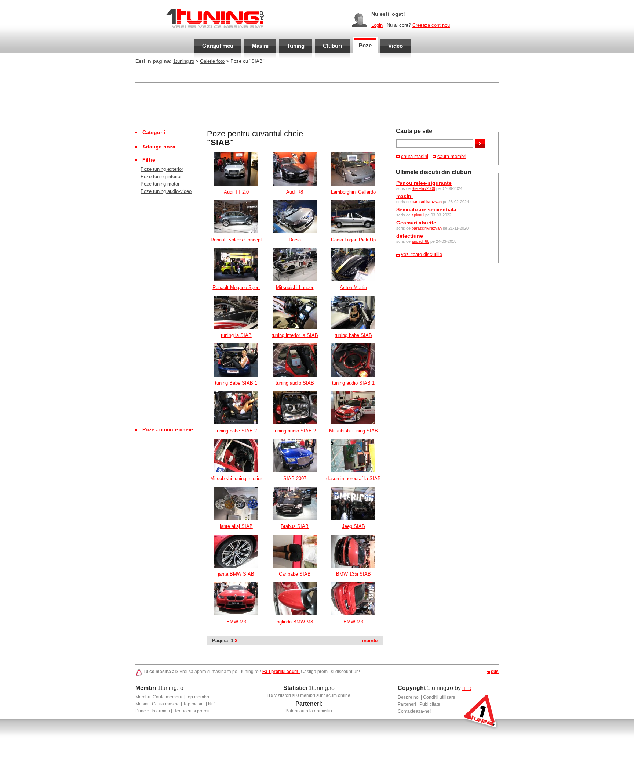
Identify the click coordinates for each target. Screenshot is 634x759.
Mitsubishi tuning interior (236, 478)
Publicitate (429, 704)
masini (404, 196)
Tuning (296, 46)
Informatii (161, 710)
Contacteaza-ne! (414, 711)
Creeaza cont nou (431, 25)
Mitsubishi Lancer (294, 287)
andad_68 (420, 241)
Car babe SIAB (295, 574)
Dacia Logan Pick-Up (353, 239)
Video (395, 46)
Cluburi (332, 46)
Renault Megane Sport (236, 287)
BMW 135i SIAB (353, 574)
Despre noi (409, 697)
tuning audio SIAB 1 (353, 383)
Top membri (197, 696)
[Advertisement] (268, 75)
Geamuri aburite (416, 223)
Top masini (194, 703)
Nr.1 (212, 703)
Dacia (295, 239)
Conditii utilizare (439, 697)
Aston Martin (353, 287)
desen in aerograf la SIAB (353, 478)
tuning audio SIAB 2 (294, 431)
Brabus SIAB (295, 526)
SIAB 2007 (294, 478)
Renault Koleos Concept (236, 239)
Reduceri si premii (191, 710)
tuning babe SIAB (353, 335)
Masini (260, 46)
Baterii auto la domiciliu (308, 710)
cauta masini (414, 156)
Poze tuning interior (161, 176)
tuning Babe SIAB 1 (236, 383)
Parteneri (407, 704)
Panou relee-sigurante (424, 183)
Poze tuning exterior (162, 169)
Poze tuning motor (160, 184)
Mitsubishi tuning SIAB (353, 431)
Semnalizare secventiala (426, 209)
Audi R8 (294, 192)
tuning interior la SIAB (295, 335)
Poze (365, 45)
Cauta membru (167, 696)
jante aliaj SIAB (236, 526)
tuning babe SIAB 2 (236, 431)
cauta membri (451, 156)
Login (377, 25)
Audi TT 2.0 (236, 192)
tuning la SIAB (236, 335)
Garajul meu (217, 46)
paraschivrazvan (427, 201)
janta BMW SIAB (236, 574)
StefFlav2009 (423, 188)
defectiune (409, 236)
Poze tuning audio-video (166, 191)
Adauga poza (158, 147)
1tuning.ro (183, 61)
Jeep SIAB (353, 526)
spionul (418, 215)
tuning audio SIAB (295, 383)
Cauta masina (166, 703)
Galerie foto (212, 61)
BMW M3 (236, 622)
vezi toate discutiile (421, 254)
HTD (466, 688)
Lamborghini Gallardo (353, 192)
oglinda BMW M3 (295, 622)
